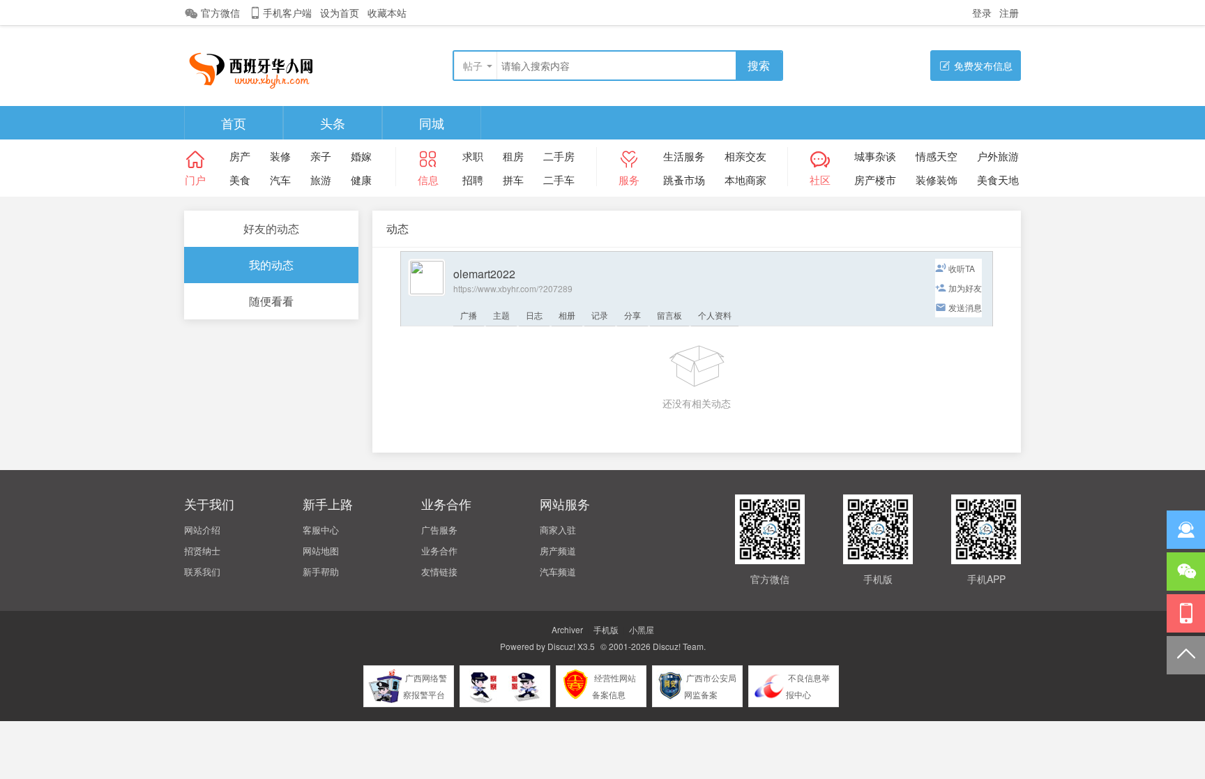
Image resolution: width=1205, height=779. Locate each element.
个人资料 (715, 315)
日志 (534, 315)
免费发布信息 (983, 66)
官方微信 (220, 13)
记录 (599, 315)
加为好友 (965, 288)
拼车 (513, 179)
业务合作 (439, 550)
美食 (239, 179)
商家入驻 (558, 529)
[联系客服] (1186, 529)
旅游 (320, 179)
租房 (513, 156)
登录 (982, 13)
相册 (567, 315)
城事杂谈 (875, 156)
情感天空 (936, 156)
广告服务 (439, 529)
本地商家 (745, 179)
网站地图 (321, 550)
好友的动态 (271, 228)
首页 (233, 123)
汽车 (280, 179)
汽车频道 (558, 571)
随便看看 (271, 301)
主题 (501, 315)
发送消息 (965, 307)
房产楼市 (875, 179)
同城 (431, 123)
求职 (472, 156)
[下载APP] (1186, 613)
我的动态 (271, 265)
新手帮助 (321, 571)
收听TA (961, 268)
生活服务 (684, 156)
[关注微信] (1186, 571)
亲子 (320, 156)
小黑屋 (641, 629)
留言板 (669, 315)
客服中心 (321, 529)
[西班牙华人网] (256, 67)
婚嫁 (361, 156)
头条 (332, 123)
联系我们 (202, 571)
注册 (1009, 13)
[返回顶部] (1186, 655)
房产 (239, 156)
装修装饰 (936, 179)
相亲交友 (745, 156)
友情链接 (439, 571)
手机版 (606, 629)
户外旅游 (998, 156)
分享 (632, 315)
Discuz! (561, 646)
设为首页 (339, 13)
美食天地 (998, 179)
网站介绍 (202, 529)
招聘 (472, 179)
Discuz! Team (678, 646)
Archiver (567, 629)
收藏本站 (387, 13)
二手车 (559, 179)
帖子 (473, 66)
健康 (361, 179)
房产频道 (558, 550)
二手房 (559, 156)
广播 (468, 315)
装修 (280, 156)
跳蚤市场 (684, 179)
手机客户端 (287, 13)
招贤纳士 (202, 550)
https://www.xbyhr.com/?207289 (513, 288)
